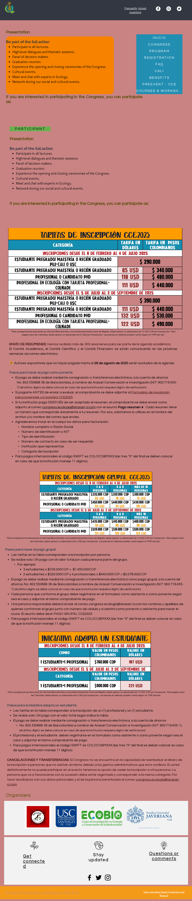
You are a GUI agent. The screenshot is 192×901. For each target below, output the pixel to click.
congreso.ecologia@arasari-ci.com (69, 407)
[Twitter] (99, 877)
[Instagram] (168, 8)
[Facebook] (89, 877)
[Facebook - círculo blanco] (158, 8)
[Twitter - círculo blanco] (179, 8)
